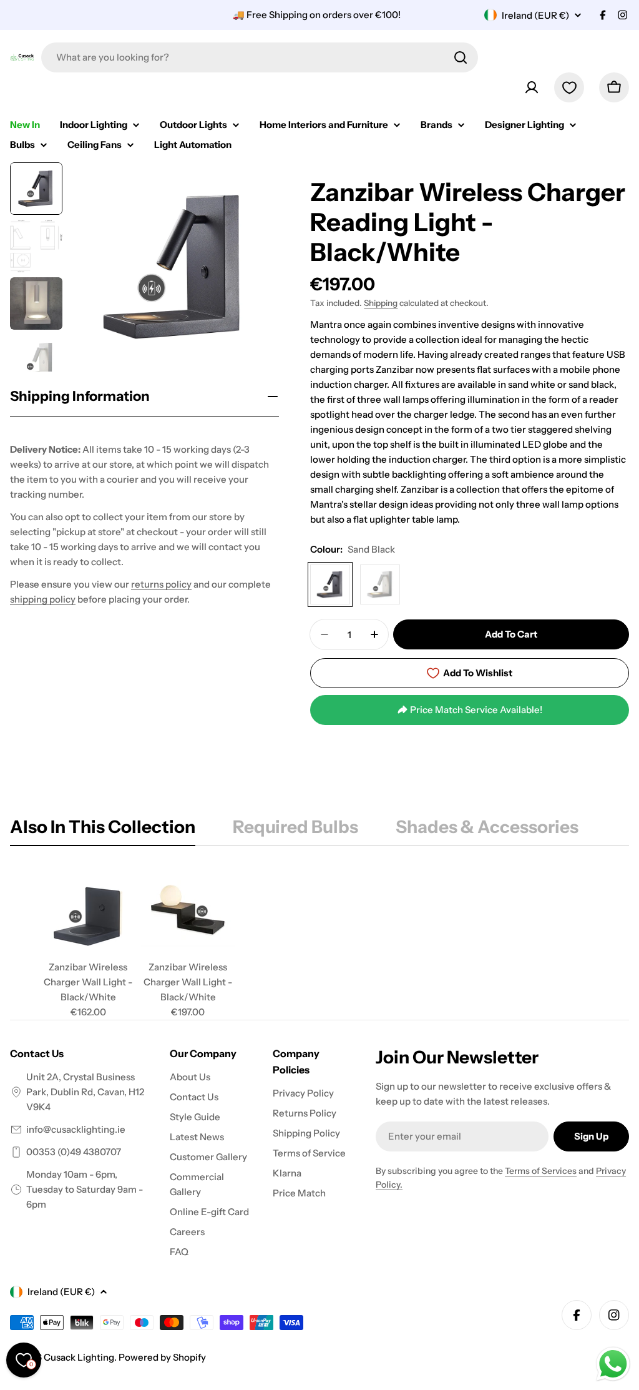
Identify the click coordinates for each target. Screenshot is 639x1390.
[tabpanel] (319, 943)
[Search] (460, 57)
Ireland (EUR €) (535, 15)
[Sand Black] (330, 584)
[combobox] (259, 57)
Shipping (381, 303)
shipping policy (43, 599)
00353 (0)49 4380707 (73, 1152)
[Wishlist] (569, 87)
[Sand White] (380, 584)
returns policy (161, 584)
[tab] (102, 830)
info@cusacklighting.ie (75, 1129)
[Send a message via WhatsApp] (613, 1364)
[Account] (531, 87)
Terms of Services (541, 1170)
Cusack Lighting (79, 1357)
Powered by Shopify (162, 1357)
